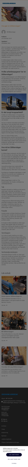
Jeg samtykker (14, 454)
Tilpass (14, 463)
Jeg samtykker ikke (14, 459)
